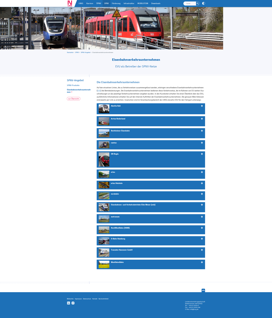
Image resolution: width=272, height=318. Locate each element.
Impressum (78, 299)
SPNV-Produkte (73, 85)
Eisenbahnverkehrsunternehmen (79, 90)
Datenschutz (87, 299)
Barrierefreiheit (103, 299)
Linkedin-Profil (68, 303)
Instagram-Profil (73, 303)
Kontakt (94, 299)
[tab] (151, 108)
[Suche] (197, 3)
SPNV (77, 52)
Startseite (70, 52)
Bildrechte (70, 299)
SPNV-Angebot (85, 52)
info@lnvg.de (194, 309)
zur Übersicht (73, 99)
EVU (99, 90)
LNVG (70, 3)
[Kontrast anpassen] (203, 3)
